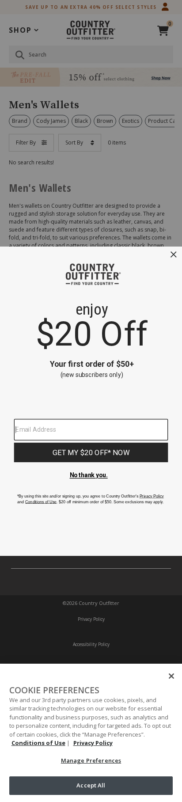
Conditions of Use (38, 743)
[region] (91, 733)
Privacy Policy (93, 743)
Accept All (90, 785)
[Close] (171, 676)
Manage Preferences (91, 760)
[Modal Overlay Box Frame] (91, 401)
